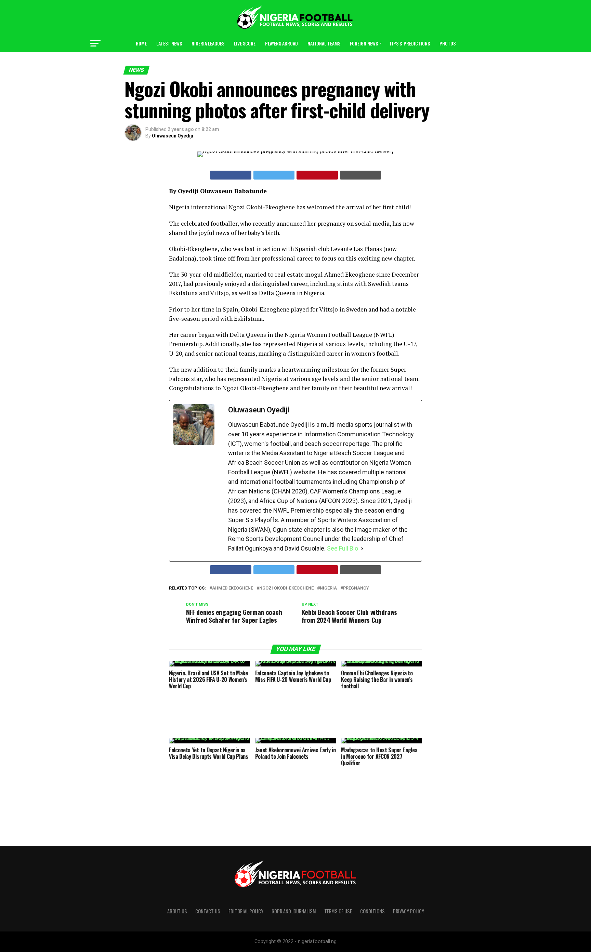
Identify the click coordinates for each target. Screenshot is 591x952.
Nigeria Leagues (208, 43)
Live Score (244, 43)
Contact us (207, 911)
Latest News (169, 43)
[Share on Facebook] (230, 175)
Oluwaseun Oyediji (172, 135)
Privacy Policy (408, 911)
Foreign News (364, 43)
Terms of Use (338, 911)
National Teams (323, 43)
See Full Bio (342, 548)
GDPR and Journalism (294, 911)
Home (141, 43)
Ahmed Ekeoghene (232, 588)
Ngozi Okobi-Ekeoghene (286, 588)
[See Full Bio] (362, 548)
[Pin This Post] (317, 175)
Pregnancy (356, 588)
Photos (447, 43)
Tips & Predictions (409, 43)
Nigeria (328, 588)
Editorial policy (245, 911)
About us (177, 911)
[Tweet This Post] (274, 175)
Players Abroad (281, 43)
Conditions (372, 911)
